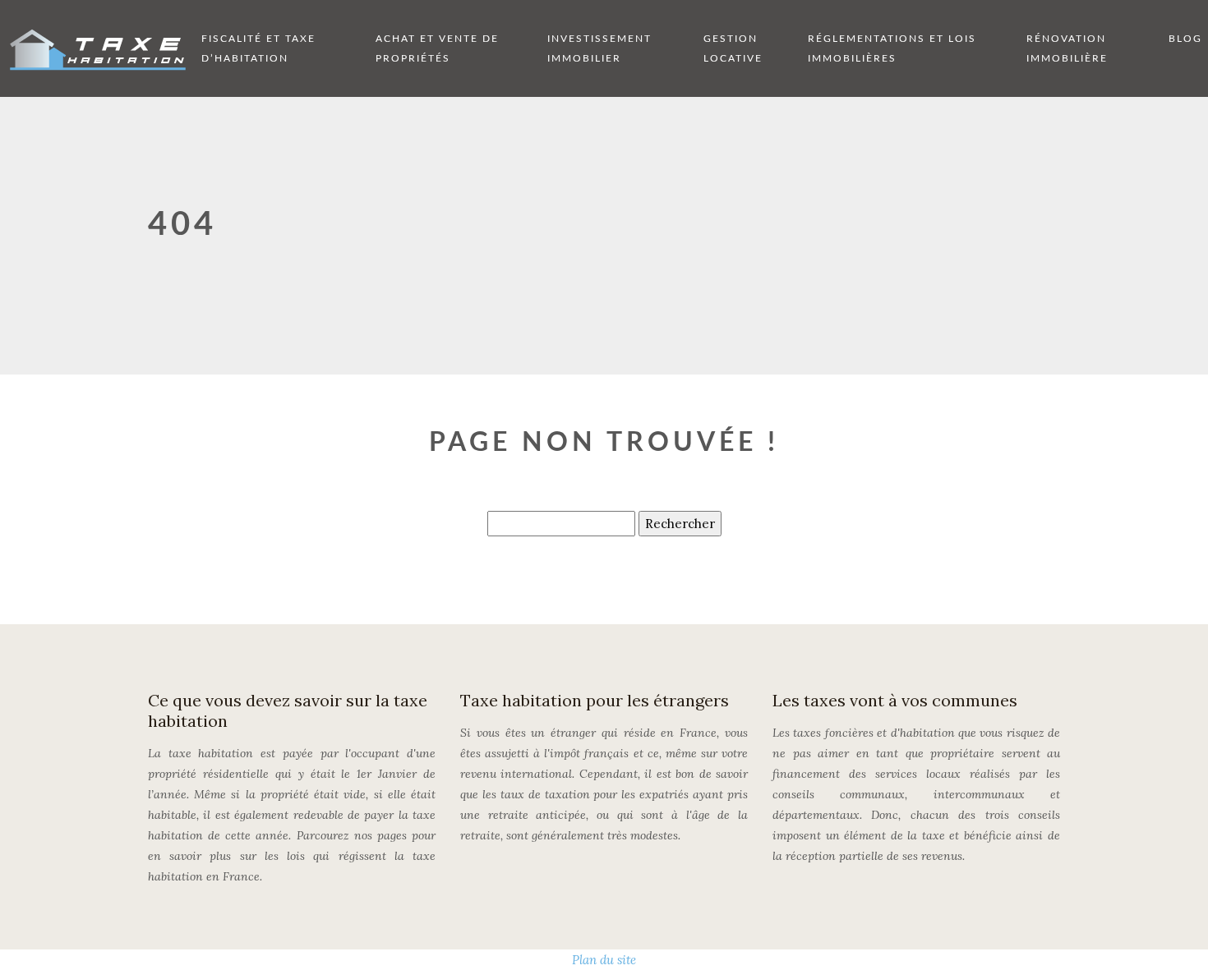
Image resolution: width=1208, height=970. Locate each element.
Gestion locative (733, 48)
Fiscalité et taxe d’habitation (258, 48)
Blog (1185, 39)
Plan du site (604, 960)
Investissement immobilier (599, 48)
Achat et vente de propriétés (437, 48)
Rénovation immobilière (1067, 48)
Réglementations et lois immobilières (892, 48)
